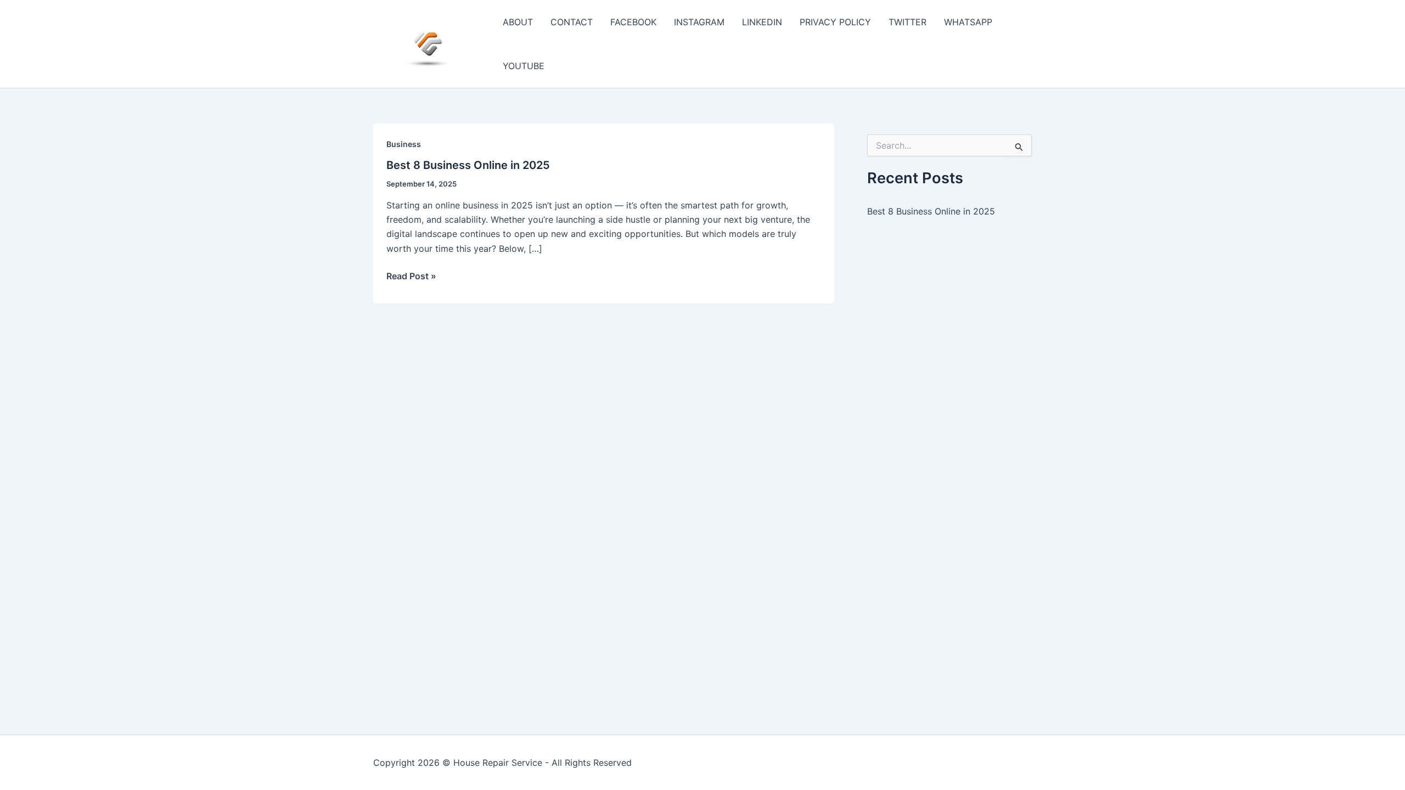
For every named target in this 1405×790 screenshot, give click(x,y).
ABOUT (518, 21)
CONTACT (571, 21)
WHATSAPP (968, 21)
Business (403, 144)
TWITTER (907, 21)
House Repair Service (497, 762)
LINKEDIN (762, 21)
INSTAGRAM (699, 21)
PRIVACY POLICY (835, 21)
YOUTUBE (523, 65)
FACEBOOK (633, 21)
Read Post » (411, 276)
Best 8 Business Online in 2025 (468, 165)
